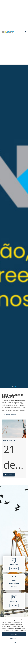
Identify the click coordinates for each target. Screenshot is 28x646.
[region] (14, 631)
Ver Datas (14, 586)
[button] (12, 386)
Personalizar (14, 638)
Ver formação (9, 474)
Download (14, 568)
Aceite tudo (14, 634)
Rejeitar (14, 642)
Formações (14, 605)
